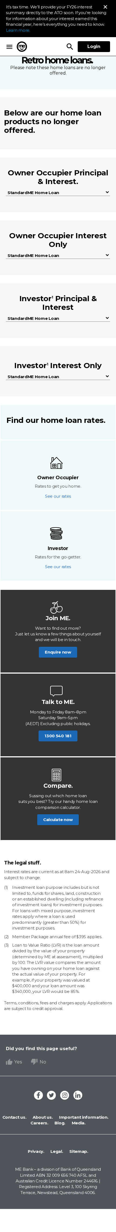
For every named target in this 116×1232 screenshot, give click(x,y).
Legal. (56, 1151)
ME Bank (22, 46)
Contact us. (14, 1117)
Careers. (39, 1122)
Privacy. (36, 1151)
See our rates (58, 496)
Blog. (59, 1122)
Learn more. (18, 30)
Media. (78, 1122)
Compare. (58, 786)
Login (93, 46)
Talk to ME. (58, 702)
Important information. (83, 1117)
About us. (42, 1117)
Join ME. (58, 618)
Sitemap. (78, 1151)
